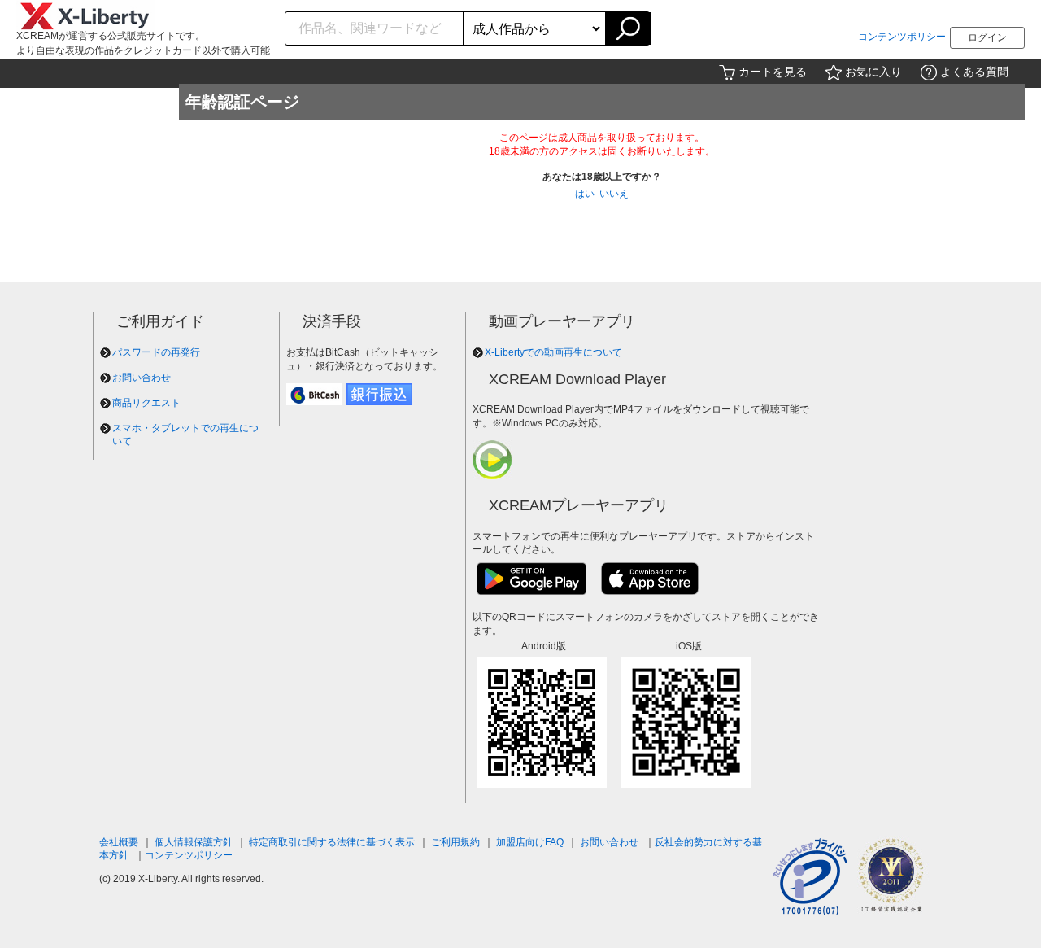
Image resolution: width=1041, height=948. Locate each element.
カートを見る (772, 71)
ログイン (987, 37)
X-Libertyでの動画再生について (553, 352)
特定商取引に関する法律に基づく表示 (332, 842)
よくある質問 (974, 71)
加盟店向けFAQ (530, 842)
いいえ (614, 193)
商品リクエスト (146, 402)
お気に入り (873, 71)
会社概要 (118, 842)
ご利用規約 (455, 842)
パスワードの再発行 (156, 352)
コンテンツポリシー (902, 36)
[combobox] (374, 28)
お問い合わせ (141, 377)
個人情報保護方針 (194, 842)
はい (585, 193)
